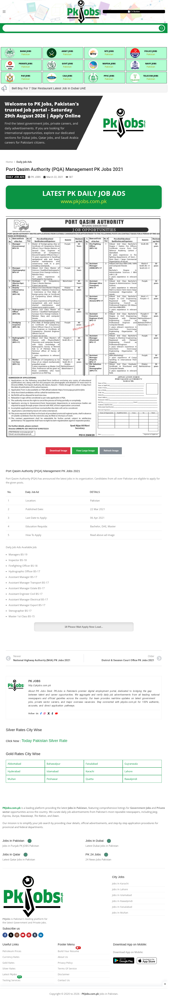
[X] (48, 714)
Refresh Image (111, 450)
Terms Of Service (67, 968)
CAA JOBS (67, 75)
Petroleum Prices (11, 951)
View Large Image (85, 450)
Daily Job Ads (24, 161)
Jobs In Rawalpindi (122, 901)
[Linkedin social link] (40, 935)
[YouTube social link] (22, 935)
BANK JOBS (25, 51)
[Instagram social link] (16, 935)
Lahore (128, 771)
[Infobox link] (17, 841)
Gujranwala (131, 763)
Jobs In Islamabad (122, 895)
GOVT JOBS (67, 63)
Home (9, 161)
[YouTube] (56, 714)
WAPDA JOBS (109, 63)
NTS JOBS (109, 51)
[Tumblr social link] (34, 935)
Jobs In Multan (120, 912)
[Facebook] (40, 714)
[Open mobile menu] (4, 11)
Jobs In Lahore (120, 889)
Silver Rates (8, 968)
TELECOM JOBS (150, 75)
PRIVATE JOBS (25, 63)
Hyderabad (14, 771)
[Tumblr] (52, 714)
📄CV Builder (134, 11)
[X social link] (10, 935)
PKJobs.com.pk (11, 807)
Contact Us (64, 980)
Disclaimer (64, 974)
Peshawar (52, 779)
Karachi (90, 771)
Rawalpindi (131, 779)
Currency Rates (10, 957)
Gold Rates (8, 962)
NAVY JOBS (150, 63)
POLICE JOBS (150, 51)
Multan (12, 779)
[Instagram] (44, 714)
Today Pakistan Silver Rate (44, 741)
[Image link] (33, 895)
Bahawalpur (53, 763)
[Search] (161, 28)
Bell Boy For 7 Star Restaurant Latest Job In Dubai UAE (49, 88)
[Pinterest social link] (28, 935)
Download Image (58, 450)
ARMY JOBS (67, 51)
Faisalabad (92, 763)
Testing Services (11, 980)
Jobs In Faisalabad (122, 906)
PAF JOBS (25, 75)
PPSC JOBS (109, 75)
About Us (63, 957)
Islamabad (52, 771)
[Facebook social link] (4, 935)
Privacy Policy (65, 962)
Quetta (89, 779)
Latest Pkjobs (9, 974)
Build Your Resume (69, 950)
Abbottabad (14, 763)
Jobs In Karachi (120, 883)
